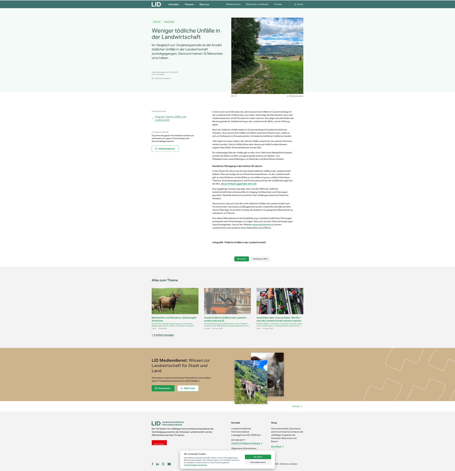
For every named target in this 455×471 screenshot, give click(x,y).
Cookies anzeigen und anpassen (195, 465)
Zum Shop (276, 446)
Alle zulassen (258, 457)
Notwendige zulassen (258, 462)
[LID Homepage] (156, 4)
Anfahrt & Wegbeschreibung (245, 443)
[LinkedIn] (157, 464)
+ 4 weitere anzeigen (163, 334)
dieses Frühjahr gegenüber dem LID (238, 183)
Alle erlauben (241, 259)
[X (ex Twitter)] (163, 464)
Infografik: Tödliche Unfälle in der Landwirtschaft (171, 118)
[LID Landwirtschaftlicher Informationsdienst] (168, 423)
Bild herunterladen (296, 96)
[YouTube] (169, 464)
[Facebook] (152, 464)
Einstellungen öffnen (260, 259)
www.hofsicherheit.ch (263, 224)
